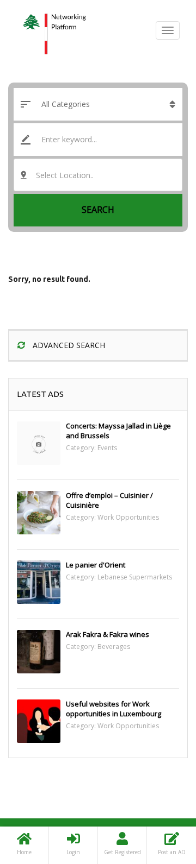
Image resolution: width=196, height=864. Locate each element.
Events (107, 447)
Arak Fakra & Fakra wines (107, 634)
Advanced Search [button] (67, 345)
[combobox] (98, 175)
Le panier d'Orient (95, 565)
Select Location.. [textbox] (65, 175)
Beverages (113, 646)
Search (98, 210)
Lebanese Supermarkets (134, 577)
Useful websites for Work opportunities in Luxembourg (113, 708)
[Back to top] (160, 796)
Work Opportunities (128, 517)
